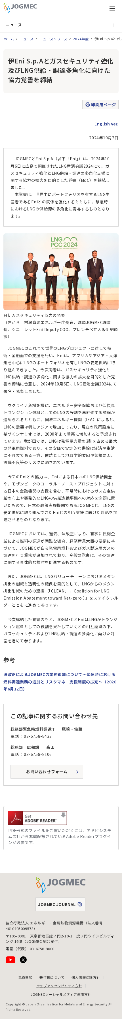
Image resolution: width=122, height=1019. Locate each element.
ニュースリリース (53, 38)
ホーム (8, 38)
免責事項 (25, 977)
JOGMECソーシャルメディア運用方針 (61, 994)
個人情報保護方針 (85, 977)
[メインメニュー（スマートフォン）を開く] (112, 8)
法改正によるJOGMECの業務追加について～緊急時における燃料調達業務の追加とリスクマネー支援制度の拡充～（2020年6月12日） (59, 681)
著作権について (51, 977)
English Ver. (106, 124)
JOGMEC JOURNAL (61, 905)
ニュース (14, 24)
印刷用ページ (103, 104)
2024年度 (81, 38)
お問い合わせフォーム (47, 771)
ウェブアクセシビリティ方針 (59, 985)
